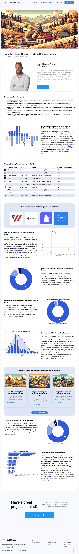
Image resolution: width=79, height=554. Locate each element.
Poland (6, 246)
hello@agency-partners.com (68, 543)
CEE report (50, 545)
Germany (12, 246)
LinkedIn (66, 546)
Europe (62, 148)
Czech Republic (16, 250)
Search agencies (35, 542)
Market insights (52, 542)
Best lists (33, 545)
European (23, 257)
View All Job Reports (39, 412)
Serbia (42, 133)
